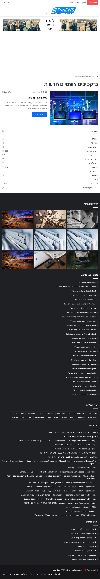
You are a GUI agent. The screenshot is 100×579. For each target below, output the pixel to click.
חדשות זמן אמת (90, 159)
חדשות (50, 574)
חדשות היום (91, 151)
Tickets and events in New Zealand (81, 325)
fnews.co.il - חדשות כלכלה (85, 546)
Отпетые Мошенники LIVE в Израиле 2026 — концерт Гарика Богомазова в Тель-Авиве (58, 472)
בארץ (37, 574)
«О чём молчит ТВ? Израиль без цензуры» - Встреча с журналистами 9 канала (61, 483)
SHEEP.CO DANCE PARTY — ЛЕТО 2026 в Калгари (74, 445)
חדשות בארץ (91, 147)
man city (50, 413)
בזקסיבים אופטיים (37, 97)
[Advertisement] (50, 54)
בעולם (94, 139)
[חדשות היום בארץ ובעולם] (63, 10)
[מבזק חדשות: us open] (17, 239)
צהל (23, 418)
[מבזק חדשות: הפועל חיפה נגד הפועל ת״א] (50, 260)
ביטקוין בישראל (89, 187)
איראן (22, 413)
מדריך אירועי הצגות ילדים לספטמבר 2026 (79, 437)
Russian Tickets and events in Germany (80, 304)
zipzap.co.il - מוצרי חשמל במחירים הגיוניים (80, 542)
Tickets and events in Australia (83, 295)
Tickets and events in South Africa (82, 330)
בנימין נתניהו (92, 418)
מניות (92, 171)
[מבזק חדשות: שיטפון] (82, 219)
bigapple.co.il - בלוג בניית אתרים (83, 529)
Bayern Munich (80, 413)
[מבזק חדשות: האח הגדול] (82, 260)
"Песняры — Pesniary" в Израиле (81, 468)
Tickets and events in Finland (84, 364)
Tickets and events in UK (85, 282)
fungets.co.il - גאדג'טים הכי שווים (83, 533)
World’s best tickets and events (83, 308)
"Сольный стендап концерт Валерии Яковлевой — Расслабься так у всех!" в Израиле (58, 495)
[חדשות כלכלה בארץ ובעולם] (50, 25)
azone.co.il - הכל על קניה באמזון (83, 538)
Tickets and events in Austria (84, 338)
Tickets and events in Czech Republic (80, 377)
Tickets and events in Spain (84, 390)
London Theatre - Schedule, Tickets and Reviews (76, 287)
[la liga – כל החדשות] (17, 259)
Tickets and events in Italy (85, 347)
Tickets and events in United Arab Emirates (78, 317)
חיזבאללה (81, 418)
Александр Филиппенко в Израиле (81, 511)
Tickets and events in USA (85, 299)
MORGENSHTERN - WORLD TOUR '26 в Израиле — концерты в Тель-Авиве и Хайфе (60, 503)
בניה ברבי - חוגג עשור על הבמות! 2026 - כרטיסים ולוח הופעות (72, 457)
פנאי (94, 179)
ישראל (56, 418)
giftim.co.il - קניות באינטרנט (85, 551)
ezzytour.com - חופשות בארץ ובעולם (82, 555)
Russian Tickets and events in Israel (81, 312)
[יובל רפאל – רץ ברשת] (50, 239)
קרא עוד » (39, 114)
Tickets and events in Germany (83, 321)
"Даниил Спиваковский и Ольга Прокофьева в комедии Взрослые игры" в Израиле (60, 499)
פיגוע (29, 418)
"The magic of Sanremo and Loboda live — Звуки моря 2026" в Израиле (65, 515)
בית (94, 76)
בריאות (93, 143)
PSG (41, 413)
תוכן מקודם (93, 425)
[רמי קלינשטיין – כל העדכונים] (82, 239)
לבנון (49, 418)
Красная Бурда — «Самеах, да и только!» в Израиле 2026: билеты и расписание (61, 491)
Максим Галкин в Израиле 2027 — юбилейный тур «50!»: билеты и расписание (61, 487)
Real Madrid (32, 413)
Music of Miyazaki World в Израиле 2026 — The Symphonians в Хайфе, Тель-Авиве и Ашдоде (56, 441)
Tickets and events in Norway (83, 351)
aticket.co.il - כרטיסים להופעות (84, 559)
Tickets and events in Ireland (84, 291)
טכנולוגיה (92, 163)
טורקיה (64, 418)
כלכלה (94, 167)
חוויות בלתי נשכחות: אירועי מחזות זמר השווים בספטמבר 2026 (72, 433)
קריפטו (93, 183)
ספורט (94, 175)
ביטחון (15, 413)
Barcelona (93, 413)
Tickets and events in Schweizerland (81, 334)
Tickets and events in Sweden (83, 360)
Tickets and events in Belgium (83, 369)
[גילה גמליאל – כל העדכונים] (50, 219)
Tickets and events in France (84, 394)
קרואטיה (15, 418)
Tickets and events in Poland (84, 356)
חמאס (72, 418)
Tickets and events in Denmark (83, 343)
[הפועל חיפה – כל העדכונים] (17, 219)
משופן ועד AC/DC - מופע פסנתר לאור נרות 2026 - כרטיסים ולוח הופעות (68, 453)
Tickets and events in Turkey (84, 382)
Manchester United (64, 413)
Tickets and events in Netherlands (82, 373)
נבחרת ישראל (39, 418)
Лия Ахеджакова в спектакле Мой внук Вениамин (74, 449)
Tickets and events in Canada (84, 386)
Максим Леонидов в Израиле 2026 (81, 507)
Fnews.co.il (91, 570)
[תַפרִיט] (3, 12)
